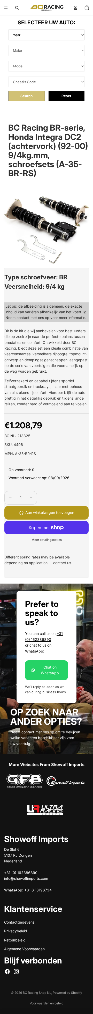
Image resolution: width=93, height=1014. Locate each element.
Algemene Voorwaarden (24, 949)
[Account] (75, 7)
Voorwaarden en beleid (46, 1003)
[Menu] (6, 8)
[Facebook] (7, 971)
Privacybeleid (15, 931)
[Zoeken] (17, 7)
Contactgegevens (19, 922)
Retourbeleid (15, 940)
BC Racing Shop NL (37, 993)
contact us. (62, 563)
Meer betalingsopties (47, 540)
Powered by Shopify (67, 993)
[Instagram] (16, 971)
